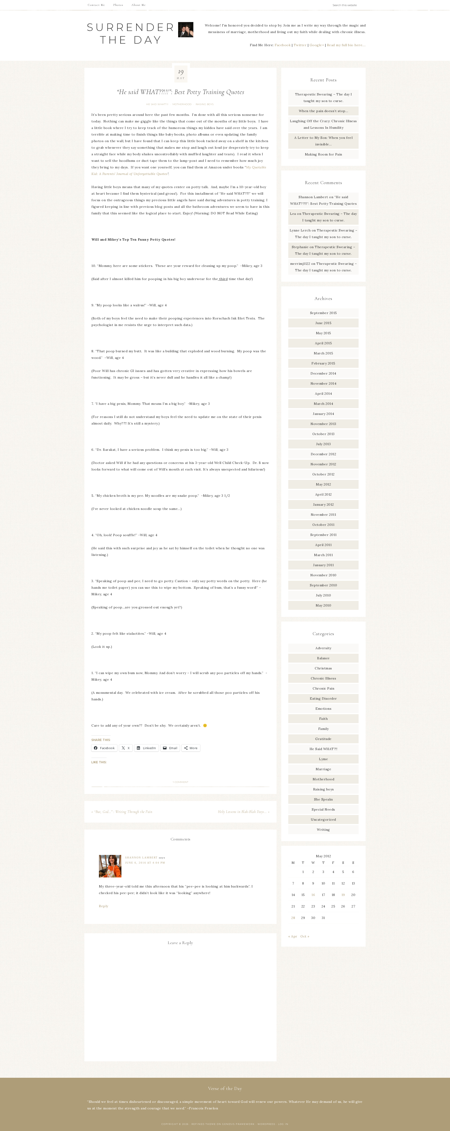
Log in (283, 1124)
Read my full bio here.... (346, 45)
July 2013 (323, 444)
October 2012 (323, 474)
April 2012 (323, 494)
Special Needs (323, 809)
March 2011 (323, 555)
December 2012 (323, 454)
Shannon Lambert (141, 857)
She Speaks (323, 799)
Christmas (323, 668)
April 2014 (323, 393)
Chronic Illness (323, 678)
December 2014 (323, 373)
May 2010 (323, 605)
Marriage (323, 769)
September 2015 (323, 313)
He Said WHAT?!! (157, 104)
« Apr (292, 936)
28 (293, 918)
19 (343, 895)
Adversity (323, 648)
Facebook (283, 45)
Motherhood (182, 104)
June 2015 (323, 323)
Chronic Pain (323, 688)
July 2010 (323, 595)
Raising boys (205, 104)
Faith (323, 719)
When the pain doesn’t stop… (323, 111)
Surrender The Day (131, 33)
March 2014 (323, 404)
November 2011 (323, 514)
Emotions (323, 708)
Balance (323, 658)
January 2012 (323, 504)
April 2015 (323, 343)
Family (323, 729)
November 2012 (323, 464)
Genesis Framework (238, 1124)
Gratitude (323, 739)
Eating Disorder (323, 698)
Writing (323, 829)
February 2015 (323, 363)
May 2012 (323, 484)
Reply (103, 906)
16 (313, 895)
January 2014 (323, 414)
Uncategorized (323, 819)
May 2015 (323, 333)
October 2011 (323, 525)
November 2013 (323, 424)
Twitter (300, 45)
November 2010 (323, 575)
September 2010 (323, 585)
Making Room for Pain (323, 154)
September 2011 (323, 535)
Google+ (317, 45)
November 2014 (324, 383)
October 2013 (323, 434)
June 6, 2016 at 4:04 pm (145, 862)
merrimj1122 (300, 264)
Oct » (304, 936)
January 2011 (323, 565)
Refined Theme (203, 1124)
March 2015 (323, 353)
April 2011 (323, 545)
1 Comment (180, 782)
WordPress (266, 1124)
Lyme (323, 759)
